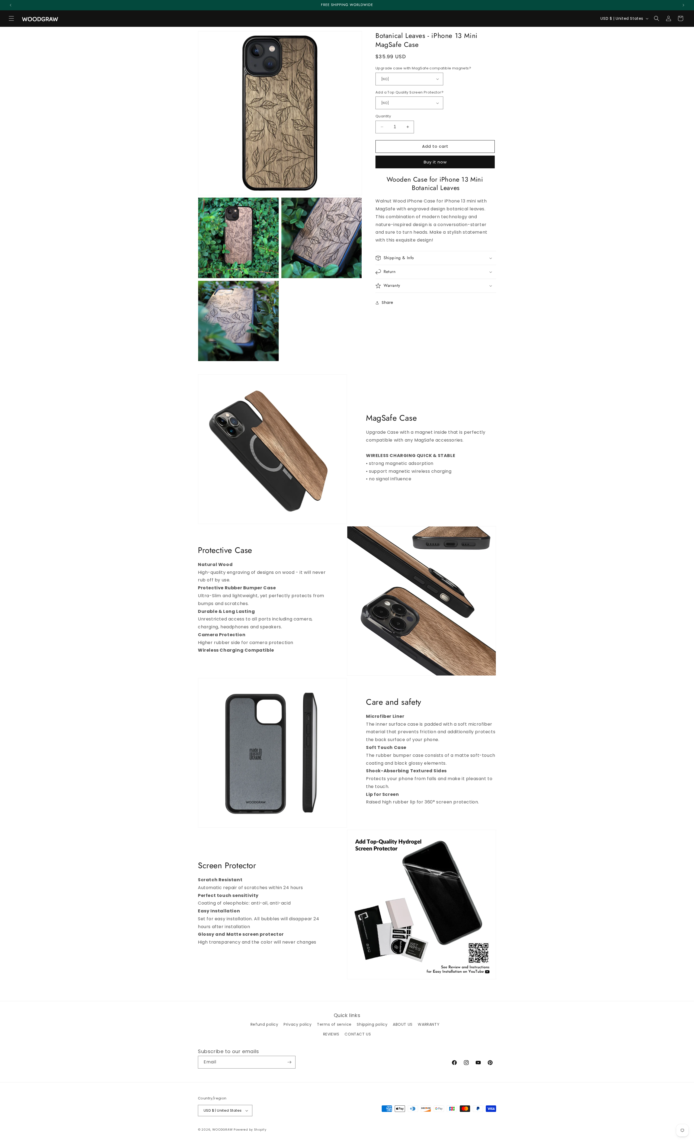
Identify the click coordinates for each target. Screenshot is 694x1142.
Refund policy (264, 1024)
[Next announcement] (683, 5)
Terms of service (334, 1024)
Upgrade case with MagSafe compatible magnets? (423, 68)
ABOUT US (403, 1024)
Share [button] (387, 302)
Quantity (383, 116)
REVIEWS (331, 1034)
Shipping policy (372, 1024)
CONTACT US (358, 1034)
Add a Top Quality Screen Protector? (409, 92)
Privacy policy (297, 1024)
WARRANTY (428, 1024)
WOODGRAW (222, 1129)
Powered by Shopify (250, 1129)
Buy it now (435, 162)
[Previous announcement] (11, 5)
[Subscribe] (289, 1062)
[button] (11, 18)
